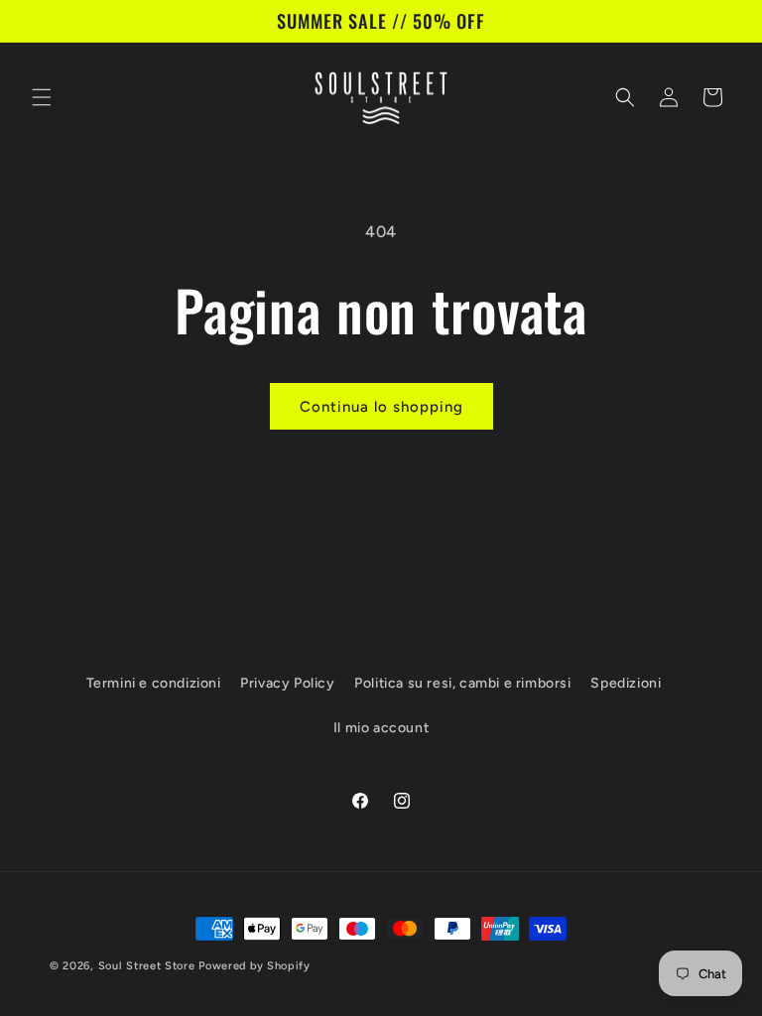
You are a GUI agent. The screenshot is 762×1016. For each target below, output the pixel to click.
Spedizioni (625, 683)
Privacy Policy (287, 683)
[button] (42, 97)
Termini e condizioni (153, 683)
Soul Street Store (146, 965)
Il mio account (381, 727)
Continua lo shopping (381, 407)
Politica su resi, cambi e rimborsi (462, 683)
